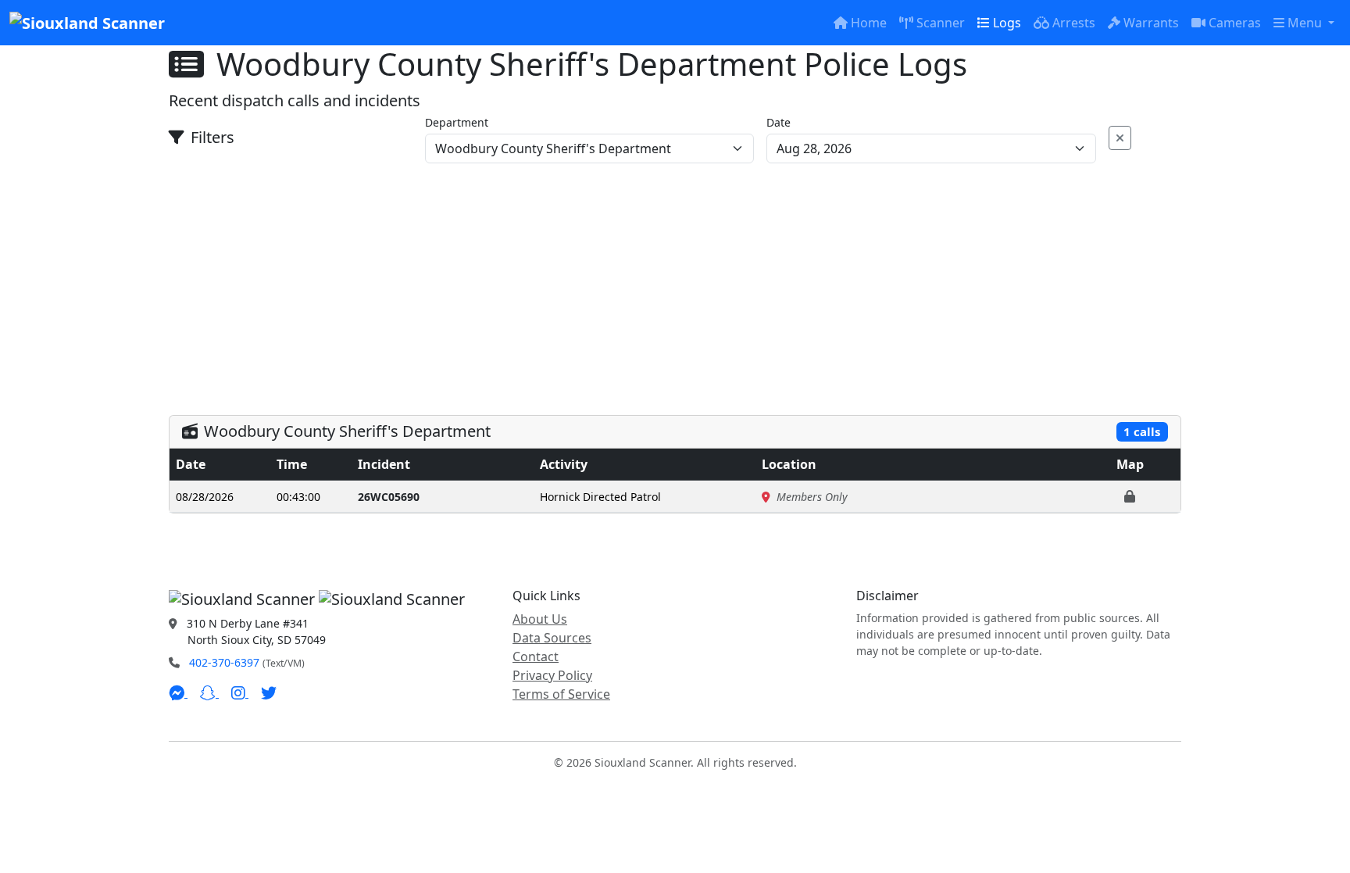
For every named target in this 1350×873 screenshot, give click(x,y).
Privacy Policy (552, 675)
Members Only (812, 496)
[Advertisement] (675, 280)
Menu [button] (1306, 22)
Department (456, 122)
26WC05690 (389, 496)
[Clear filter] (1120, 138)
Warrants (1151, 22)
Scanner (940, 22)
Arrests (1073, 22)
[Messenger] (178, 692)
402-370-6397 (224, 662)
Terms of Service (561, 694)
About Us (539, 619)
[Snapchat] (209, 692)
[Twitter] (269, 692)
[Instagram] (239, 692)
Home (869, 22)
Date (778, 122)
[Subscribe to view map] (1129, 496)
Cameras (1235, 22)
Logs (1007, 22)
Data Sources (551, 637)
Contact (535, 656)
